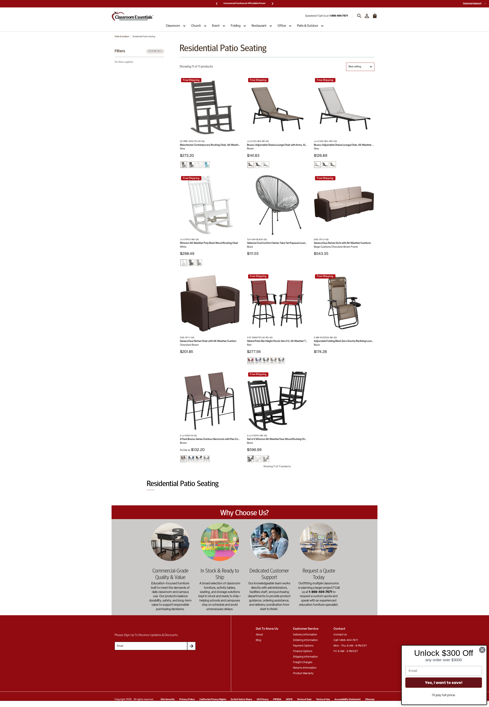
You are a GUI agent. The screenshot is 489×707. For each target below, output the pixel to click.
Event (216, 25)
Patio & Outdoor (307, 25)
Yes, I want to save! (443, 682)
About (259, 634)
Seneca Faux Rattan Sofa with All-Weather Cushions (342, 243)
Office (282, 25)
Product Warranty (303, 673)
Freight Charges (302, 662)
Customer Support (472, 3)
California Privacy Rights (212, 699)
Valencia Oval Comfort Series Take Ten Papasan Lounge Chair (277, 243)
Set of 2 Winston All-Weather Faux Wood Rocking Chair (277, 439)
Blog (258, 640)
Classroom (173, 25)
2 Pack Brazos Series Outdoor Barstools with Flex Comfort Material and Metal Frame (210, 439)
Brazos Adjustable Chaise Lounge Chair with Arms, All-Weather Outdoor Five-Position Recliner (277, 145)
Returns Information (305, 668)
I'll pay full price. (444, 695)
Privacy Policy (187, 699)
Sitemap (369, 699)
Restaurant (259, 25)
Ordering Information (305, 640)
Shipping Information (305, 656)
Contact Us (340, 634)
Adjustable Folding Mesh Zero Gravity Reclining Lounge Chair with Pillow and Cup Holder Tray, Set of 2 (344, 341)
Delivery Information (305, 634)
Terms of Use (323, 699)
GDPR (289, 699)
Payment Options (303, 645)
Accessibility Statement (347, 699)
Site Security (168, 699)
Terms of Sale (304, 699)
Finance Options (302, 651)
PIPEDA (277, 699)
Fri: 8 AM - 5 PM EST (346, 651)
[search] (359, 16)
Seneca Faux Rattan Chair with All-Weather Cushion (208, 341)
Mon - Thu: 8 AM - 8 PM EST (350, 645)
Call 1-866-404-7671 (346, 640)
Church (196, 25)
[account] (367, 16)
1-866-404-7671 (339, 16)
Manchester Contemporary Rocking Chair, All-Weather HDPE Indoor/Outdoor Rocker (210, 145)
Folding (235, 25)
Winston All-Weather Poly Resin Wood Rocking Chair (209, 243)
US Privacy (263, 699)
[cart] (374, 17)
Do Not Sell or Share (241, 699)
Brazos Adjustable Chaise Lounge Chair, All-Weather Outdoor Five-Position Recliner (344, 145)
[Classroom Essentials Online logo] (133, 16)
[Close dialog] (482, 650)
